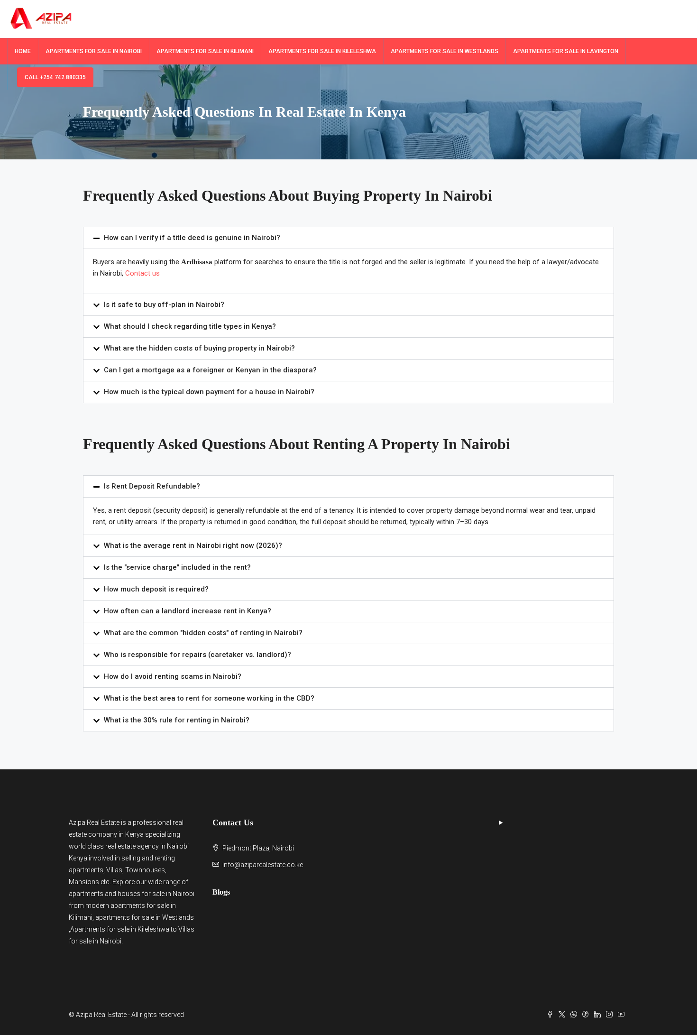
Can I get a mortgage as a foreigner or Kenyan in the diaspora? (210, 370)
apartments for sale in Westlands (144, 917)
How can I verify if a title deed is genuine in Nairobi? (192, 237)
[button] (348, 238)
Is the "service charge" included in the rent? (177, 567)
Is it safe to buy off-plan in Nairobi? (164, 304)
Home (23, 51)
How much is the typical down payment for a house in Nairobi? (209, 392)
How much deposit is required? (156, 589)
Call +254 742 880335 (55, 77)
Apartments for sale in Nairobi (94, 51)
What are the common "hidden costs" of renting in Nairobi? (203, 632)
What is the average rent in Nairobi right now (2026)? (193, 545)
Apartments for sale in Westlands (444, 51)
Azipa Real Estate (94, 822)
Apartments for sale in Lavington (565, 51)
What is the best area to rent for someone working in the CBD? (209, 698)
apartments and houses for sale (117, 893)
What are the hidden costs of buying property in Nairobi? (199, 348)
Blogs (221, 892)
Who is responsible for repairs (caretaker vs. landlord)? (197, 654)
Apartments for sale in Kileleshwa (322, 51)
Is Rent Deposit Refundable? (152, 486)
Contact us (143, 273)
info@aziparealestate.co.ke (262, 865)
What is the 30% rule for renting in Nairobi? (176, 720)
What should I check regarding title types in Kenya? (190, 326)
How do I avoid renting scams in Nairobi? (172, 676)
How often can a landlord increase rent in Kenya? (187, 611)
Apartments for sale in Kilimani (205, 51)
